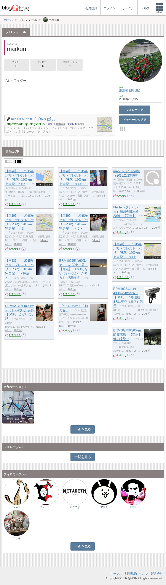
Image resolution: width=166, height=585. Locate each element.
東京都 (123, 90)
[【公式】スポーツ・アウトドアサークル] (18, 407)
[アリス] (104, 492)
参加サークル (70, 64)
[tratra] (133, 492)
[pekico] (17, 492)
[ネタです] (75, 492)
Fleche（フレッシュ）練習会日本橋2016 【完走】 (125, 211)
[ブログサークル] (15, 7)
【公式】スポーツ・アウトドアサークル (18, 420)
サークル (116, 573)
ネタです (75, 507)
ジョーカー (45, 507)
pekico (17, 507)
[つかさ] (17, 523)
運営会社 (157, 573)
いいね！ (15, 204)
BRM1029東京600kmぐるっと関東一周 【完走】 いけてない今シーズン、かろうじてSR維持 (73, 269)
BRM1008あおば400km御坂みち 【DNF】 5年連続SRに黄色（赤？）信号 (128, 297)
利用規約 (131, 573)
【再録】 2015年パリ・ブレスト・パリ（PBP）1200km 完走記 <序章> (20, 269)
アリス (104, 507)
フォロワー (43, 64)
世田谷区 (134, 90)
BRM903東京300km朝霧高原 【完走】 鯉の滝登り (129, 334)
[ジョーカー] (46, 492)
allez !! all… (35, 195)
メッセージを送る (134, 119)
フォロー (16, 64)
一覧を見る (82, 429)
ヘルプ (143, 573)
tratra (133, 507)
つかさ (17, 538)
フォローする (135, 109)
